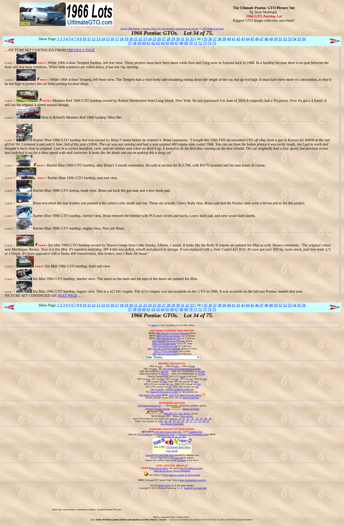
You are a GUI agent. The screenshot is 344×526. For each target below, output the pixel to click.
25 (154, 39)
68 (181, 43)
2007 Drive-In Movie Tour (165, 353)
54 (294, 39)
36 (210, 39)
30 (178, 39)
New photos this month (150, 395)
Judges (182, 376)
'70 (186, 421)
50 (276, 39)
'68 (178, 421)
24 (150, 39)
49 (271, 39)
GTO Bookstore (144, 434)
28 (168, 39)
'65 (165, 421)
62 (153, 43)
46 (257, 39)
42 (238, 39)
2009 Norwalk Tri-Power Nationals (172, 333)
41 (233, 39)
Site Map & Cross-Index (172, 424)
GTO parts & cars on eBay (174, 437)
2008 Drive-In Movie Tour (165, 346)
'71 (191, 421)
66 (172, 43)
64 (163, 43)
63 (158, 43)
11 (89, 39)
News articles (186, 416)
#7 (201, 418)
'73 (199, 421)
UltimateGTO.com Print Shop (159, 455)
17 (117, 39)
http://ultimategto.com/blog (193, 480)
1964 (160, 421)
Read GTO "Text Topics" (177, 413)
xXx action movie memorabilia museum (182, 368)
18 (122, 39)
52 (285, 39)
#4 (188, 418)
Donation (181, 460)
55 (299, 39)
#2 (180, 418)
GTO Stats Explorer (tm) (149, 405)
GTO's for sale (176, 457)
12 (93, 39)
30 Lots (164, 371)
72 (200, 43)
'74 (203, 421)
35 (205, 39)
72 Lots (201, 374)
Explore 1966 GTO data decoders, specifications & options (170, 28)
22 (140, 39)
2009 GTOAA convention (168, 335)
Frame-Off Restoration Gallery (164, 392)
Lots (160, 366)
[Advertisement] (207, 499)
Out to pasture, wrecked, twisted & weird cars (172, 389)
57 (130, 43)
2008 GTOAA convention (164, 343)
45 (252, 39)
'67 (174, 421)
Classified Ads (195, 431)
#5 (192, 418)
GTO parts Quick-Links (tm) (167, 431)
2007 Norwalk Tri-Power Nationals (163, 348)
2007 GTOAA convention (166, 351)
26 (159, 39)
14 (103, 39)
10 (84, 39)
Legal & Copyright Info (195, 488)
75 (214, 43)
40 (229, 39)
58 (134, 43)
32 (187, 39)
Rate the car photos (159, 468)
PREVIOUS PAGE (80, 50)
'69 (182, 421)
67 (177, 43)
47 (261, 39)
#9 (210, 418)
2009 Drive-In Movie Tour (168, 338)
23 (145, 39)
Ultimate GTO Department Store (193, 434)
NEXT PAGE (67, 296)
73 (205, 43)
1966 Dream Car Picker (213, 28)
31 (182, 39)
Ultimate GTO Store (165, 434)
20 (131, 39)
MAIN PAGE (164, 485)
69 (186, 43)
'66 (169, 421)
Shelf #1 (173, 418)
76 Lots (201, 371)
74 (209, 43)
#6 (197, 418)
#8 (206, 418)
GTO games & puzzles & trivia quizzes (181, 475)
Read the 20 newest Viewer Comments (172, 470)
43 (243, 39)
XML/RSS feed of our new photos (185, 395)
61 (148, 43)
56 (304, 39)
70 (191, 43)
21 (136, 39)
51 (280, 39)
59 (139, 43)
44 (247, 39)
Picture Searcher (162, 409)
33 (192, 39)
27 (164, 39)
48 (266, 39)
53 (290, 39)
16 (112, 39)
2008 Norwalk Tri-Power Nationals (168, 341)
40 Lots (164, 374)
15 (108, 39)
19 (126, 39)
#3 (184, 418)
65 (167, 43)
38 (219, 39)
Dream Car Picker (191, 409)
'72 (195, 421)
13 (98, 39)
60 (144, 43)
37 (215, 39)
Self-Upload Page (191, 397)
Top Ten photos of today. (191, 468)
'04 (207, 421)
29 (173, 39)
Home (154, 325)
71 (195, 43)
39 (224, 39)
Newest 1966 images (130, 28)
